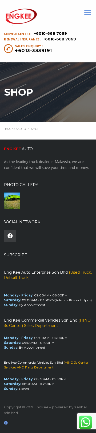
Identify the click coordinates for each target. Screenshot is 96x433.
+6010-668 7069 (50, 33)
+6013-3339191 (33, 51)
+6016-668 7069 (59, 39)
